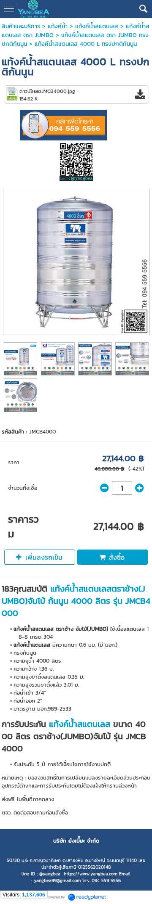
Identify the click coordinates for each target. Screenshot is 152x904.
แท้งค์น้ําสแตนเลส (96, 26)
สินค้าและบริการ (21, 26)
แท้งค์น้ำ (58, 26)
